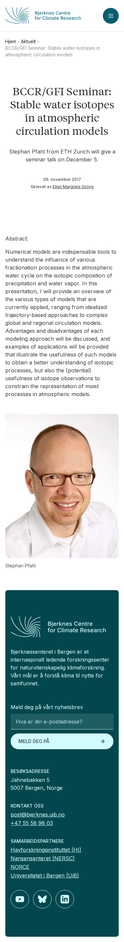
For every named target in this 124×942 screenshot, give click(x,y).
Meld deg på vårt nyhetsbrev (47, 707)
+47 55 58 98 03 (32, 823)
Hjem (10, 41)
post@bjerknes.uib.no (38, 814)
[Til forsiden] (43, 15)
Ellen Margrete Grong (73, 186)
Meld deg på (34, 741)
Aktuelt (28, 41)
